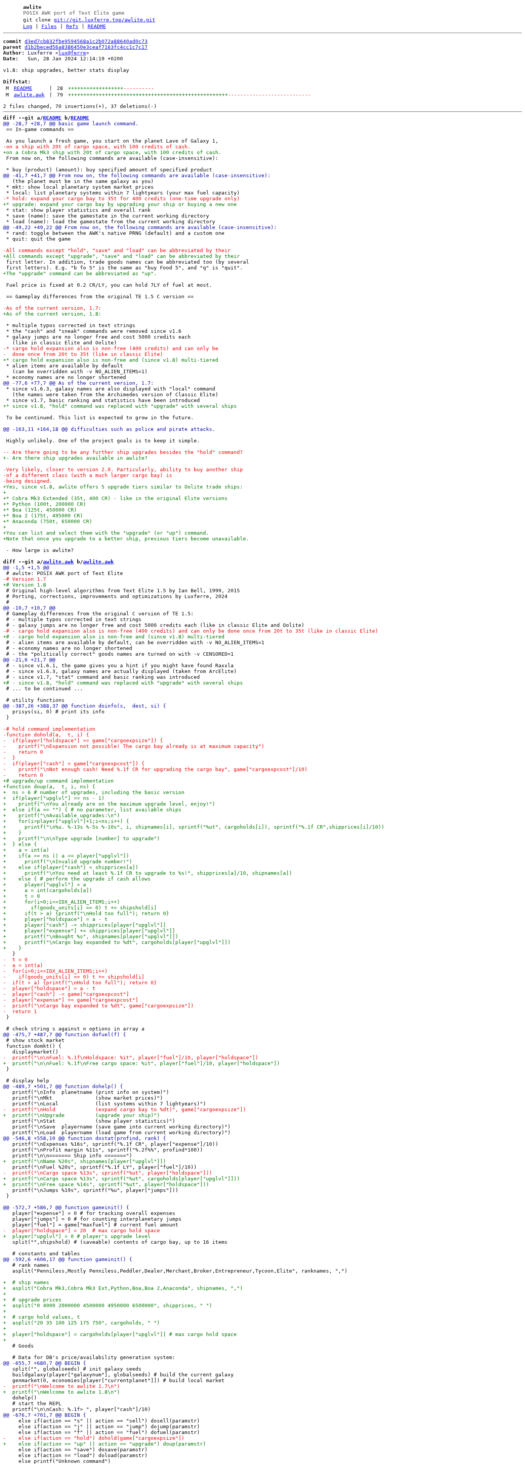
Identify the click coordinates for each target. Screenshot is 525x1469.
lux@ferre (72, 53)
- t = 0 (15, 959)
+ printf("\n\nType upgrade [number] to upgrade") (81, 838)
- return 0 (23, 752)
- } (9, 758)
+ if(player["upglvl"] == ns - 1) (54, 798)
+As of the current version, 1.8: (52, 314)
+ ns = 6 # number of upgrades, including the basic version (93, 792)
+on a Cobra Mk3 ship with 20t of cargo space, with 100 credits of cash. (112, 152)
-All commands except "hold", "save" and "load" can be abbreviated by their (117, 250)
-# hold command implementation (49, 729)
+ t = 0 (21, 896)
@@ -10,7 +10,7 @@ (29, 608)
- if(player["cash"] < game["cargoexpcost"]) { (74, 763)
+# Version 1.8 (24, 585)
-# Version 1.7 (24, 579)
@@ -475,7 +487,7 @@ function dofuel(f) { (64, 1034)
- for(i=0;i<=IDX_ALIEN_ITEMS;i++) (55, 971)
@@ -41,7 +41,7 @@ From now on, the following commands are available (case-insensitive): (137, 175)
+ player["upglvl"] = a (44, 884)
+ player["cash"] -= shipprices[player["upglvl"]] (84, 925)
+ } (12, 833)
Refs (72, 26)
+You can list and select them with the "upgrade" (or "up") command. (106, 533)
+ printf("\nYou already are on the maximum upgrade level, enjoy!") (109, 804)
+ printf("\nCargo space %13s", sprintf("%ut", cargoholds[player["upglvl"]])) (121, 1179)
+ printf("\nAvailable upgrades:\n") (61, 815)
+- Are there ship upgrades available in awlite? (75, 458)
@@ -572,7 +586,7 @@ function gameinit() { (66, 1207)
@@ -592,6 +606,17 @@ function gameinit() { (67, 1259)
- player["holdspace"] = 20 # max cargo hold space (81, 1230)
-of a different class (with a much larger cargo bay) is (87, 475)
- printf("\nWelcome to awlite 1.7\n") (61, 1386)
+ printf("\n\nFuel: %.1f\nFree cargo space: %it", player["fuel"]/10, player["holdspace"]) (141, 1063)
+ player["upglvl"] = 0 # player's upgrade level (77, 1236)
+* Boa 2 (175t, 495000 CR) (43, 515)
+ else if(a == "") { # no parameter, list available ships (92, 810)
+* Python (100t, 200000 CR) (44, 504)
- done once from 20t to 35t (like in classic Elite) (83, 354)
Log (27, 26)
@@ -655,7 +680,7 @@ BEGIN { (44, 1363)
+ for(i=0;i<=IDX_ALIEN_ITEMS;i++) (61, 902)
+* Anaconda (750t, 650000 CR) (47, 521)
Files (49, 26)
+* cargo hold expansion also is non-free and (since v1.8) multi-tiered (110, 360)
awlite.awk (29, 95)
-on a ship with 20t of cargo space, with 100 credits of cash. (97, 147)
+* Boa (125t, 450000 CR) (40, 510)
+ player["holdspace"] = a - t (55, 919)
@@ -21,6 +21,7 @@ (29, 660)
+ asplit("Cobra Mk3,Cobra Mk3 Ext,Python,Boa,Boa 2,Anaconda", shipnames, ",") (123, 1288)
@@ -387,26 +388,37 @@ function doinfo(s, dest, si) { (84, 706)
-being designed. (27, 481)
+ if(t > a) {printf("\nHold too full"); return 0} (86, 913)
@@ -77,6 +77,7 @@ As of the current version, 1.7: (78, 383)
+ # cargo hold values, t (41, 1317)
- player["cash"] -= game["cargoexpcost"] (66, 994)
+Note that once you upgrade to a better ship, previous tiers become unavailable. (126, 539)
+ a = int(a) (26, 850)
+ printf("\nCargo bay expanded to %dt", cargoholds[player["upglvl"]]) (117, 942)
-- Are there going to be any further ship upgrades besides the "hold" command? (123, 452)
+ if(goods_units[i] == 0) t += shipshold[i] (80, 908)
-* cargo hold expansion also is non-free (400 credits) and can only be (110, 348)
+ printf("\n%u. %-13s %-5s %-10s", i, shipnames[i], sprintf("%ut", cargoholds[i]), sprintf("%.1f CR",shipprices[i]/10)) (193, 827)
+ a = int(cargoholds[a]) (47, 890)
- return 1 (20, 1011)
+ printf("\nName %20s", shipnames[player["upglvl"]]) (84, 1161)
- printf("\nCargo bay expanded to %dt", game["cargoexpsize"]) (98, 1006)
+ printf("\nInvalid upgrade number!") (67, 861)
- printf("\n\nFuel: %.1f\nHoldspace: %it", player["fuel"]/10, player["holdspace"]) (130, 1057)
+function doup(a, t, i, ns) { (49, 786)
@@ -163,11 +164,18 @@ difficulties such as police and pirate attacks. (109, 429)
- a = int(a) (23, 965)
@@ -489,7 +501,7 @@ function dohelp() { (63, 1086)
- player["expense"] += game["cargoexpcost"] (70, 1000)
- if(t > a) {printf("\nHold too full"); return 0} (80, 982)
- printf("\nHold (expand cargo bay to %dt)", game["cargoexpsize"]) (124, 1109)
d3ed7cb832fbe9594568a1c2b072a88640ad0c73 (86, 41)
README (97, 26)
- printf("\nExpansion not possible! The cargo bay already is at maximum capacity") (133, 746)
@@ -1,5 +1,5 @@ (26, 567)
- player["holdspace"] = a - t (49, 988)
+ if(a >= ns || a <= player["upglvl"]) (66, 856)
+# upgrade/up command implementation (58, 781)
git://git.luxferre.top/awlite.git (104, 20)
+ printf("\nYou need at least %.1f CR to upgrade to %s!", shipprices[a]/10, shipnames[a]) (147, 873)
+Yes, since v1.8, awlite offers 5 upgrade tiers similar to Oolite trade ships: (123, 487)
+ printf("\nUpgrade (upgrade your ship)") (81, 1115)
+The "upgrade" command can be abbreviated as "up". (80, 273)
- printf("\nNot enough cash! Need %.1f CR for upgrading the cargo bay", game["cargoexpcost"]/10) (155, 769)
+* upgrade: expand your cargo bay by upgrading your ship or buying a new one (120, 204)
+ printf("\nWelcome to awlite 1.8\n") (61, 1392)
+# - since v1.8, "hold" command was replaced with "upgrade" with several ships (123, 683)
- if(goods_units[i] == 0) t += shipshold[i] (74, 977)
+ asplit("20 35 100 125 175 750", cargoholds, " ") (81, 1323)
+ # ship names (26, 1282)
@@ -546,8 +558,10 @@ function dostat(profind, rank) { (84, 1138)
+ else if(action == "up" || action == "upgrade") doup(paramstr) (104, 1444)
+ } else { (20, 844)
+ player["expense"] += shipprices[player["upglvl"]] (89, 931)
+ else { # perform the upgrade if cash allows (77, 879)
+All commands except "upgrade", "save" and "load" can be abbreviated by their (121, 256)
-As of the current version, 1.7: (52, 308)
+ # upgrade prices (32, 1300)
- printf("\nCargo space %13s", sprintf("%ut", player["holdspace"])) (107, 1173)
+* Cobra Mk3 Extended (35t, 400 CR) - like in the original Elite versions (115, 498)
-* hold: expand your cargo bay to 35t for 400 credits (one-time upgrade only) (121, 198)
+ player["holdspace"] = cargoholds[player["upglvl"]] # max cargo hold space (120, 1334)
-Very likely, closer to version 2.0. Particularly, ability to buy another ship (123, 469)
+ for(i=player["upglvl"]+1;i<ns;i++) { (66, 821)
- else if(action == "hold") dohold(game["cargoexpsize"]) (93, 1438)
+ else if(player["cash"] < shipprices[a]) (70, 867)
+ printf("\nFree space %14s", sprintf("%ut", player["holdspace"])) (106, 1184)
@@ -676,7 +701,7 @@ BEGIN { (44, 1415)
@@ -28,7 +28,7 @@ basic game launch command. (70, 123)
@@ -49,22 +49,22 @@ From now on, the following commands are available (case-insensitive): (140, 227)
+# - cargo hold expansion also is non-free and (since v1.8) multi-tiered (113, 637)
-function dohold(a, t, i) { (46, 735)
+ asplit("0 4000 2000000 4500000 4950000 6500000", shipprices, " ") (107, 1305)
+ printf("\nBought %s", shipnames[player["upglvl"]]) (90, 936)
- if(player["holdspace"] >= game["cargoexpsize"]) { (83, 740)
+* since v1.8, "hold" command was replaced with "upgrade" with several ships (120, 406)
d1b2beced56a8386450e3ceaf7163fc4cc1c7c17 (86, 47)
